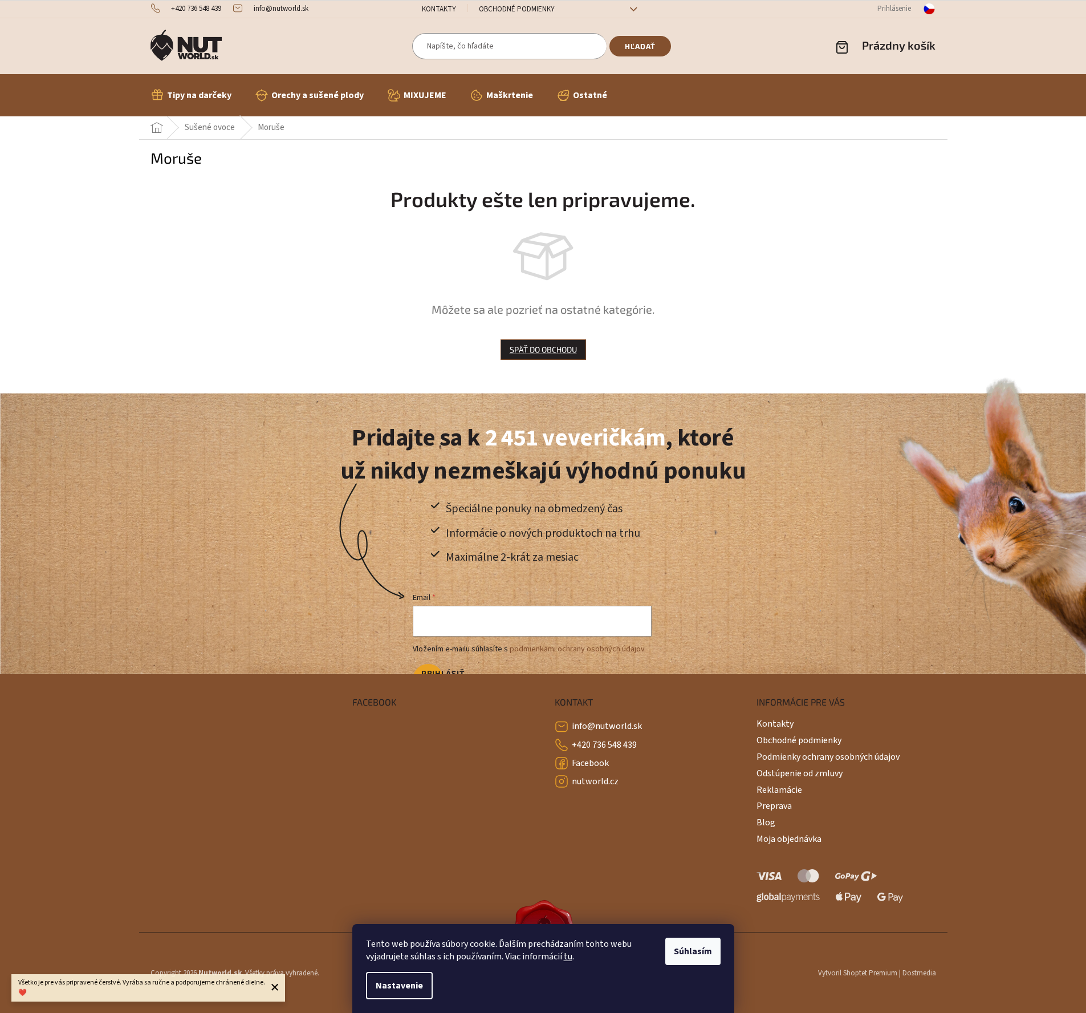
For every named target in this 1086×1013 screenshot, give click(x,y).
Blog (765, 822)
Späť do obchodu (543, 349)
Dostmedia (919, 973)
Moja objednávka (788, 839)
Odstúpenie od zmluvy (799, 773)
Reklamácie (779, 790)
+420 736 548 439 (604, 745)
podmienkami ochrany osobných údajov (577, 649)
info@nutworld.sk (607, 726)
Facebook (590, 763)
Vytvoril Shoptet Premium (857, 973)
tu (568, 956)
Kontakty (439, 9)
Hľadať (640, 46)
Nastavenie (399, 985)
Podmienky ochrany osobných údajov (828, 757)
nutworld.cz (595, 781)
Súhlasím (693, 951)
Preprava (774, 806)
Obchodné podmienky (517, 9)
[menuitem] (191, 95)
